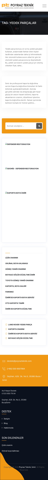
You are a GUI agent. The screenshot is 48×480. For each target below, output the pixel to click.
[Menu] (44, 6)
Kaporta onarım (16, 329)
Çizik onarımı (11, 258)
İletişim (7, 419)
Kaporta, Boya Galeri (15, 286)
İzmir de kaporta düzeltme (18, 309)
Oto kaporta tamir (14, 303)
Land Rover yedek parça (20, 325)
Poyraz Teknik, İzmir (27, 467)
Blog (6, 423)
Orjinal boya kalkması (16, 263)
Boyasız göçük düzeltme (20, 338)
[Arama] (37, 5)
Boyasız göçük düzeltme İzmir (20, 275)
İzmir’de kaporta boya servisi (19, 297)
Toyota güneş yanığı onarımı (19, 280)
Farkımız (9, 292)
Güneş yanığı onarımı (15, 269)
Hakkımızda (8, 428)
